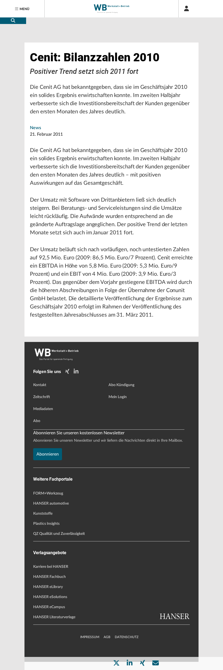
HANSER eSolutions (50, 597)
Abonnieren (47, 454)
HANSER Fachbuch (49, 577)
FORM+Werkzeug (48, 493)
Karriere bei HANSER (50, 567)
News (35, 128)
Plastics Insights (46, 524)
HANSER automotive (51, 503)
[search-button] (13, 20)
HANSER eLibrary (48, 587)
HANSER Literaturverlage (54, 617)
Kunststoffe (42, 514)
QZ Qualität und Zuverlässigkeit (59, 534)
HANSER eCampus (49, 607)
